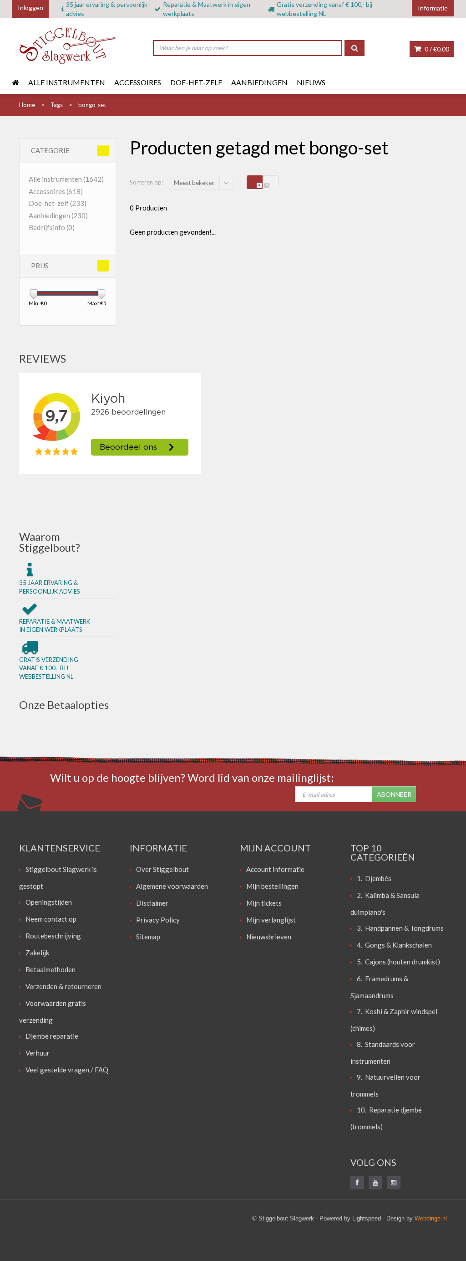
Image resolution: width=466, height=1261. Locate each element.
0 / (436, 49)
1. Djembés (374, 878)
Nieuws (311, 82)
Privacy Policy (158, 920)
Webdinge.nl (431, 1218)
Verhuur (37, 1053)
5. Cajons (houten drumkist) (398, 962)
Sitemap (148, 937)
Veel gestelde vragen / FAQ (66, 1070)
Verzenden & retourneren (63, 986)
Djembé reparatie (51, 1036)
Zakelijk (37, 952)
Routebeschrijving (53, 936)
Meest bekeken (194, 182)
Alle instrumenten (66, 82)
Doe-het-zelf (196, 82)
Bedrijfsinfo (52, 227)
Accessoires (137, 82)
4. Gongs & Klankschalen (394, 945)
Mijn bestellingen (272, 886)
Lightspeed (366, 1218)
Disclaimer (152, 903)
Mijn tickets (264, 903)
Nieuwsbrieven (268, 937)
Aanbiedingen (259, 82)
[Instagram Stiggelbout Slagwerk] (393, 1182)
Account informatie (275, 869)
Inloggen (30, 7)
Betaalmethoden (50, 969)
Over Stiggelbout (162, 869)
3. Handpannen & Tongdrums (400, 928)
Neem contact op (50, 919)
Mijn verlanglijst (271, 920)
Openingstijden (48, 902)
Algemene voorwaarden (172, 886)
